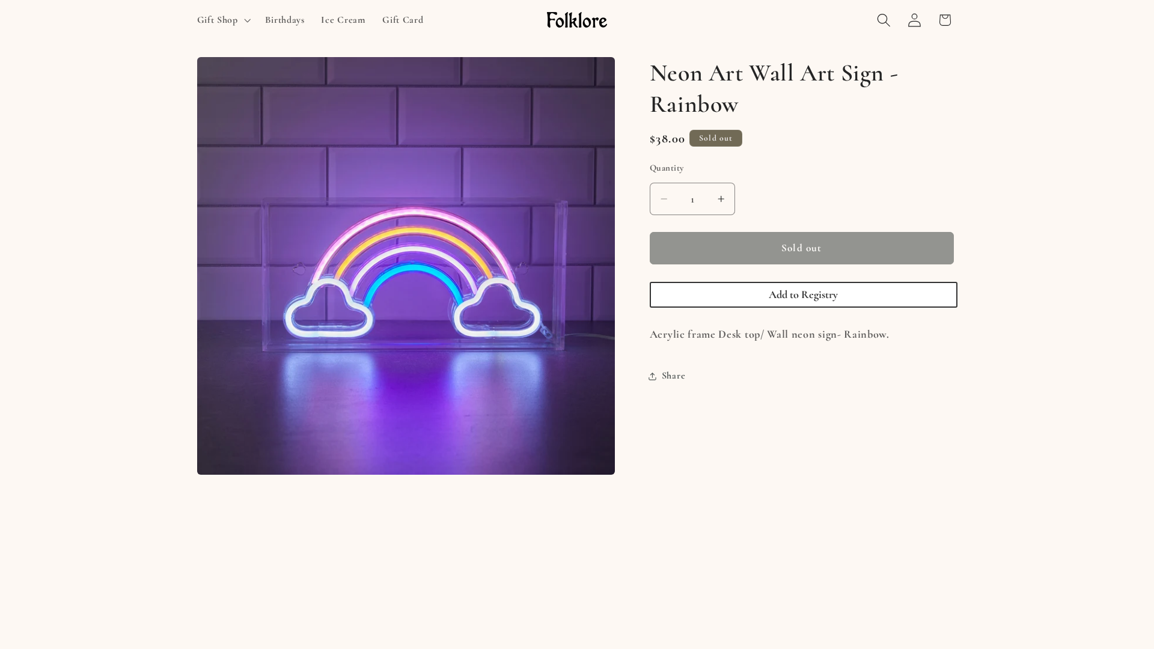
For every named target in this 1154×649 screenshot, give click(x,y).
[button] (223, 19)
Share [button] (673, 376)
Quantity (667, 167)
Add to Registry (803, 294)
